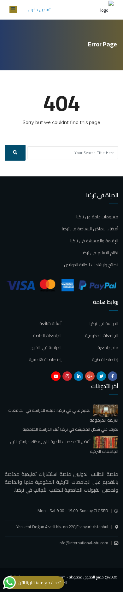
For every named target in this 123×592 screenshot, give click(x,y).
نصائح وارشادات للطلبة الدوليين (91, 265)
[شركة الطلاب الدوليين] (107, 10)
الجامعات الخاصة (47, 335)
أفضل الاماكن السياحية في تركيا (90, 229)
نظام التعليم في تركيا (100, 253)
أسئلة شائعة (50, 323)
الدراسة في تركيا (104, 323)
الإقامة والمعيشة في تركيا (94, 241)
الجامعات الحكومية (101, 335)
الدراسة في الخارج (46, 347)
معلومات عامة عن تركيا (97, 217)
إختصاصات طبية (105, 359)
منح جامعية (107, 347)
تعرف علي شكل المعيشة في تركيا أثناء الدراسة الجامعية (70, 429)
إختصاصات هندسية (45, 359)
